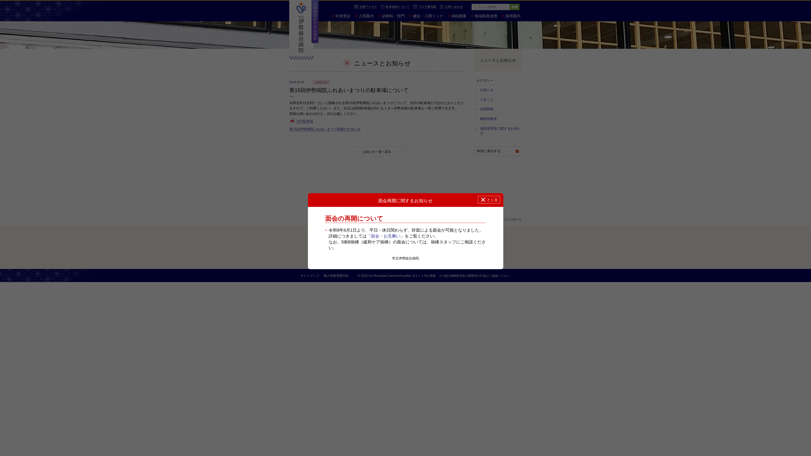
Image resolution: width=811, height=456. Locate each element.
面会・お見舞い (385, 236)
